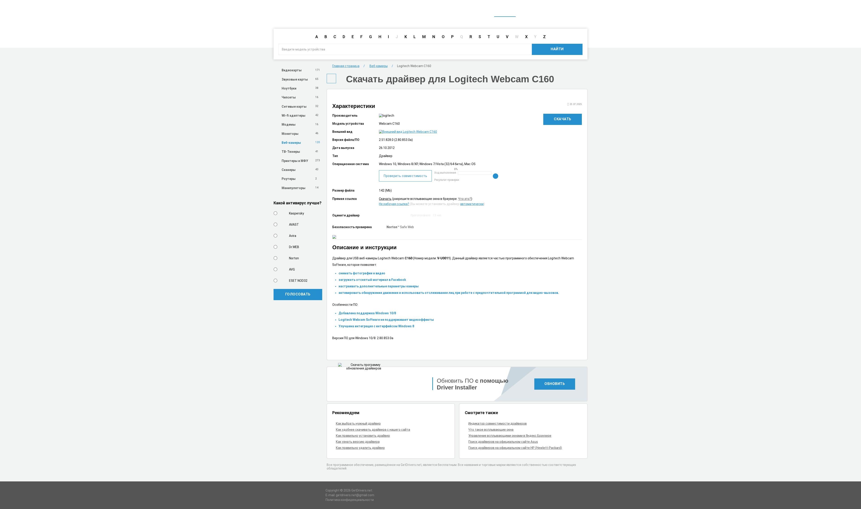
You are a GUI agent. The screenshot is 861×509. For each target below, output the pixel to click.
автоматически (472, 204)
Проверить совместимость (405, 176)
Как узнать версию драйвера (358, 441)
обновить (554, 384)
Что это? (464, 199)
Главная (505, 11)
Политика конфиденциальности (350, 500)
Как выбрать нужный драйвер (358, 423)
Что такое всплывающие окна (490, 429)
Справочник (530, 11)
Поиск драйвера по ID (565, 11)
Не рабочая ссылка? (394, 204)
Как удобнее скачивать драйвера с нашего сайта (373, 429)
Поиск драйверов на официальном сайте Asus (503, 441)
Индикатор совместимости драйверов (497, 423)
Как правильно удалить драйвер (360, 448)
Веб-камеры (379, 66)
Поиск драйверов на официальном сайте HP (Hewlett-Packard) (515, 448)
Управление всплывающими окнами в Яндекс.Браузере (509, 435)
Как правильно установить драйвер (363, 435)
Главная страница (345, 66)
